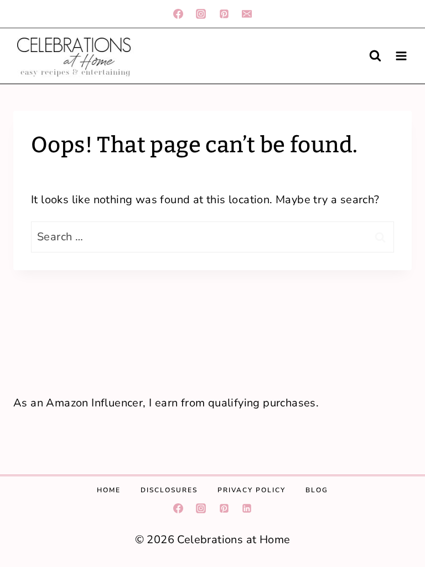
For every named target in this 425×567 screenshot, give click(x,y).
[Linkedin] (247, 508)
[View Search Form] (375, 56)
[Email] (247, 14)
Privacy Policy (251, 490)
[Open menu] (401, 56)
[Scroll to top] (396, 356)
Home (109, 490)
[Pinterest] (224, 14)
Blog (316, 490)
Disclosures (169, 490)
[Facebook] (178, 14)
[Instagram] (201, 14)
